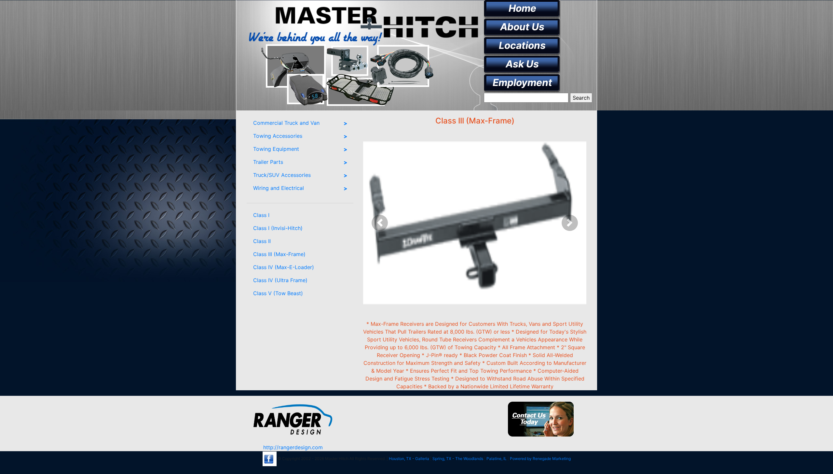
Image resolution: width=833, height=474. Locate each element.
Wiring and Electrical (278, 188)
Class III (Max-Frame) (279, 254)
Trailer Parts (268, 162)
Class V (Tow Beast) (278, 293)
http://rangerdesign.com (293, 447)
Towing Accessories (277, 136)
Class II (262, 241)
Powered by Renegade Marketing (540, 458)
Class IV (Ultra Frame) (280, 280)
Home (522, 8)
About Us (522, 27)
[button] (380, 222)
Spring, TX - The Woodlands (457, 458)
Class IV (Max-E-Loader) (283, 267)
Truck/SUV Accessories (282, 175)
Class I (261, 215)
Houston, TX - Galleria (409, 458)
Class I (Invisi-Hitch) (278, 228)
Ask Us (522, 64)
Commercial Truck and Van (286, 123)
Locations (522, 45)
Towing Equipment (276, 149)
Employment (522, 82)
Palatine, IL (496, 458)
